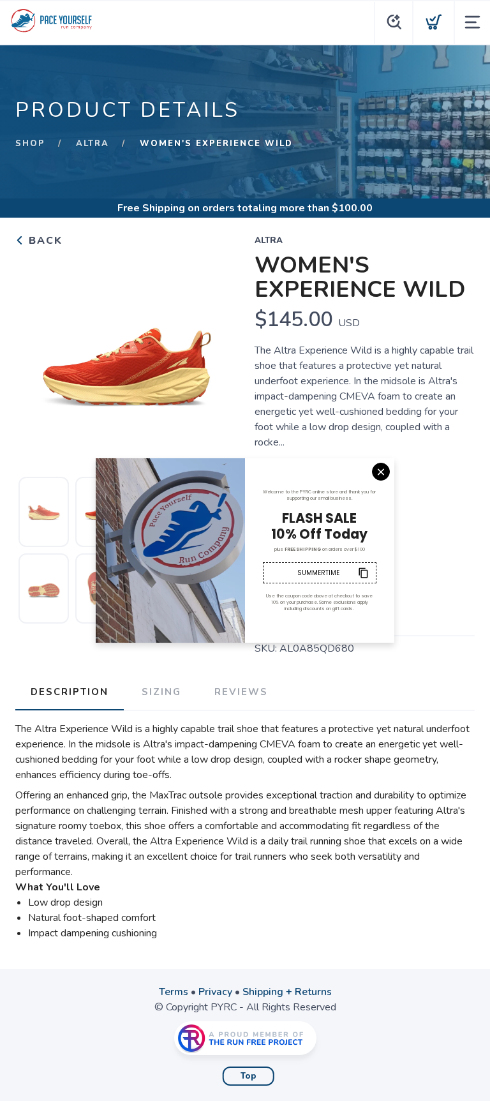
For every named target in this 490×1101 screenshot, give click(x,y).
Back (44, 241)
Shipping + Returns (287, 992)
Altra (92, 143)
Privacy (215, 992)
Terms (173, 992)
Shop (30, 143)
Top (248, 1076)
